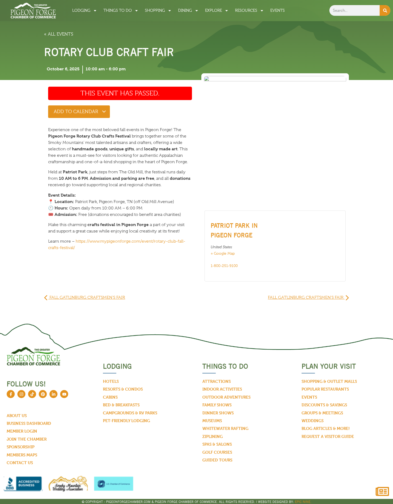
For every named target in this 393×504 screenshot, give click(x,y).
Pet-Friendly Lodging (126, 420)
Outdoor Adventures (226, 397)
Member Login (22, 431)
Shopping (155, 10)
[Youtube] (64, 394)
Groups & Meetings (322, 412)
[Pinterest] (43, 394)
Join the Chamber (27, 439)
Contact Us (20, 462)
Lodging (81, 10)
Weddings (312, 420)
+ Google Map (223, 253)
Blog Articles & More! (326, 428)
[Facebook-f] (11, 394)
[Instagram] (21, 394)
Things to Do (117, 10)
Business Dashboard (29, 423)
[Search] (385, 10)
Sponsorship (20, 446)
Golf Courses (217, 452)
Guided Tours (217, 460)
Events (277, 10)
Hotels (111, 381)
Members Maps (22, 454)
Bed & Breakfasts (121, 404)
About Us (17, 415)
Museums (212, 420)
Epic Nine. (303, 502)
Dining (185, 10)
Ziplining (212, 436)
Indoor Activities (222, 389)
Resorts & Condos (123, 389)
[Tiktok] (32, 394)
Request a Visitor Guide (328, 436)
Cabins (110, 397)
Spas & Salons (217, 444)
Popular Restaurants (325, 389)
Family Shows (217, 404)
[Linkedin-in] (53, 394)
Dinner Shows (218, 412)
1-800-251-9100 (224, 266)
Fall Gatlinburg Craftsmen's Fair (86, 297)
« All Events (58, 34)
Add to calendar (76, 111)
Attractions (216, 381)
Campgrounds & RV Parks (130, 412)
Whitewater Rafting (225, 428)
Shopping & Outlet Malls (329, 381)
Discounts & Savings (324, 404)
